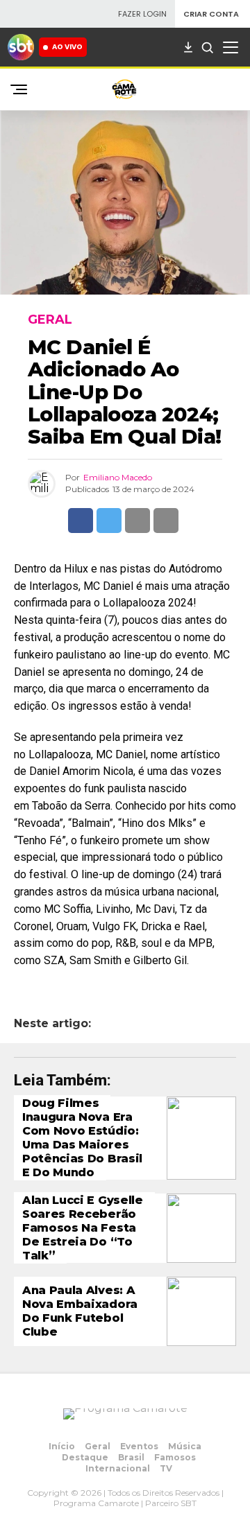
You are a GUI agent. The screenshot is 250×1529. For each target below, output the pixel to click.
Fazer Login (142, 14)
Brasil (131, 1457)
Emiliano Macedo (117, 477)
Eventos (139, 1446)
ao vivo (67, 47)
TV (166, 1468)
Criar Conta (211, 14)
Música (184, 1446)
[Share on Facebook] (80, 520)
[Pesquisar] (207, 47)
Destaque (85, 1457)
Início (62, 1446)
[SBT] (21, 47)
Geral (97, 1446)
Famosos (175, 1457)
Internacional (117, 1468)
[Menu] (230, 47)
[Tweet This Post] (109, 520)
